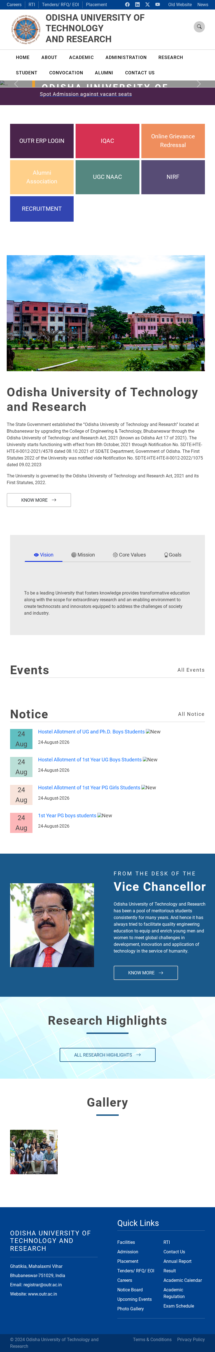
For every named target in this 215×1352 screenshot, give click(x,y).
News (202, 4)
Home (23, 57)
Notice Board (130, 1289)
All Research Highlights (103, 1055)
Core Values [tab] (132, 555)
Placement (96, 4)
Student (27, 72)
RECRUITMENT (42, 208)
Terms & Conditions (152, 1339)
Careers (14, 4)
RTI (32, 4)
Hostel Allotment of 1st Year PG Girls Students (89, 787)
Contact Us (174, 1251)
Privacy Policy (191, 1339)
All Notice (191, 714)
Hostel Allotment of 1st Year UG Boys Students (90, 760)
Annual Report (177, 1261)
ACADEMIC (81, 57)
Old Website (180, 4)
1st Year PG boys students (67, 815)
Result (169, 1270)
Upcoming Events (134, 1299)
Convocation (66, 72)
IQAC (107, 141)
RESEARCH (170, 57)
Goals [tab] (175, 555)
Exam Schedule (178, 1306)
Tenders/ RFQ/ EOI (60, 4)
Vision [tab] (46, 555)
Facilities (126, 1242)
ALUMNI (104, 72)
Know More (35, 500)
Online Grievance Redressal (173, 140)
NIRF (173, 177)
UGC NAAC (107, 177)
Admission (127, 1251)
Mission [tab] (85, 555)
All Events (191, 670)
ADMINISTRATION (126, 57)
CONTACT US (140, 72)
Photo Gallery (130, 1308)
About (49, 57)
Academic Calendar (182, 1280)
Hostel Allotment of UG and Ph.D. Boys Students (91, 732)
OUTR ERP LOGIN (41, 141)
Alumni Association (41, 177)
